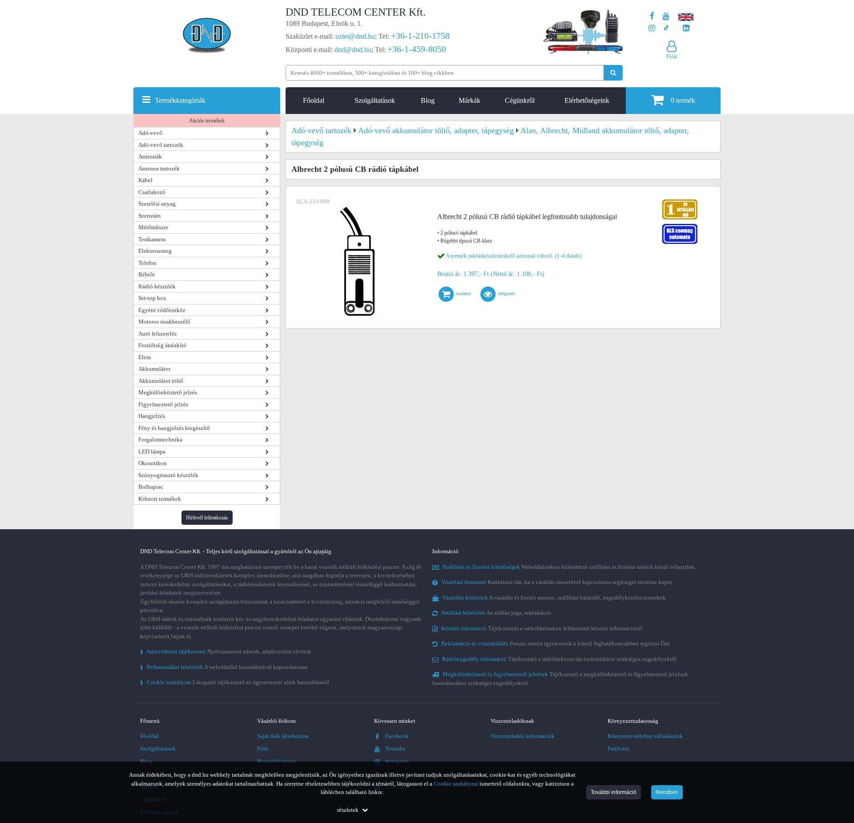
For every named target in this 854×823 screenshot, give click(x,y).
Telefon (147, 262)
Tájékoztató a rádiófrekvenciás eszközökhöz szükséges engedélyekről (559, 659)
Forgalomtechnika (160, 439)
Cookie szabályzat (456, 783)
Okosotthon (152, 463)
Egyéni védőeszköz (161, 310)
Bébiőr (146, 274)
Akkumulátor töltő (160, 380)
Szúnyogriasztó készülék (168, 475)
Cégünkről (520, 100)
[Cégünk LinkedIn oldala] (686, 28)
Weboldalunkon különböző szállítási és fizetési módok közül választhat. (569, 567)
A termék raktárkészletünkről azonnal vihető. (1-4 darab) (513, 255)
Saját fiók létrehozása (283, 736)
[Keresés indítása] (613, 73)
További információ (613, 792)
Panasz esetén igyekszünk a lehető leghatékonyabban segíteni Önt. (556, 643)
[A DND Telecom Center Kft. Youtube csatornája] (666, 16)
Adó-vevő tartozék (160, 145)
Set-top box (152, 298)
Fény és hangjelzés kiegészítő (174, 428)
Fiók (262, 748)
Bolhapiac (150, 486)
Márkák (469, 100)
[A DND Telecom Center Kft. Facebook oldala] (652, 16)
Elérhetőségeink (586, 100)
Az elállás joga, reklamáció (496, 612)
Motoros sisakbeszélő (164, 321)
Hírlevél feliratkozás (207, 518)
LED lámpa (151, 451)
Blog (428, 100)
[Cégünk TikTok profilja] (666, 28)
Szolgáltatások (374, 100)
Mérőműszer (153, 227)
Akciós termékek (207, 121)
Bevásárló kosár (276, 761)
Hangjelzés (151, 416)
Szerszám (149, 215)
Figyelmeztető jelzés (163, 404)
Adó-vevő (150, 133)
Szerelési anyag (157, 203)
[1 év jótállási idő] (679, 201)
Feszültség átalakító (162, 345)
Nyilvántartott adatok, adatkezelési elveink (225, 651)
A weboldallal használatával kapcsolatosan (223, 667)
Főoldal (313, 100)
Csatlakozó (151, 192)
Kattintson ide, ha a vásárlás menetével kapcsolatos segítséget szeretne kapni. (557, 582)
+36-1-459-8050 (416, 49)
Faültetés (618, 748)
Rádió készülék (157, 286)
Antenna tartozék (159, 168)
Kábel (145, 180)
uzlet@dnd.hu (355, 36)
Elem (144, 357)
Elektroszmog (155, 250)
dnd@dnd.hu (352, 49)
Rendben (667, 792)
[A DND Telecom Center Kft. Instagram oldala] (652, 28)
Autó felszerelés (157, 333)
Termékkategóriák (180, 100)
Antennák (150, 156)
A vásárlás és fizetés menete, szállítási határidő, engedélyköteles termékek (554, 597)
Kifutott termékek (159, 498)
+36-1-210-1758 (420, 36)
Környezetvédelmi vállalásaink (645, 736)
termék (683, 100)
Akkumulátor (154, 368)
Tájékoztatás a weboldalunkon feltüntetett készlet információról (541, 628)
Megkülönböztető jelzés (167, 392)
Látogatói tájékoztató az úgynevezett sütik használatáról (234, 682)
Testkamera (151, 239)
